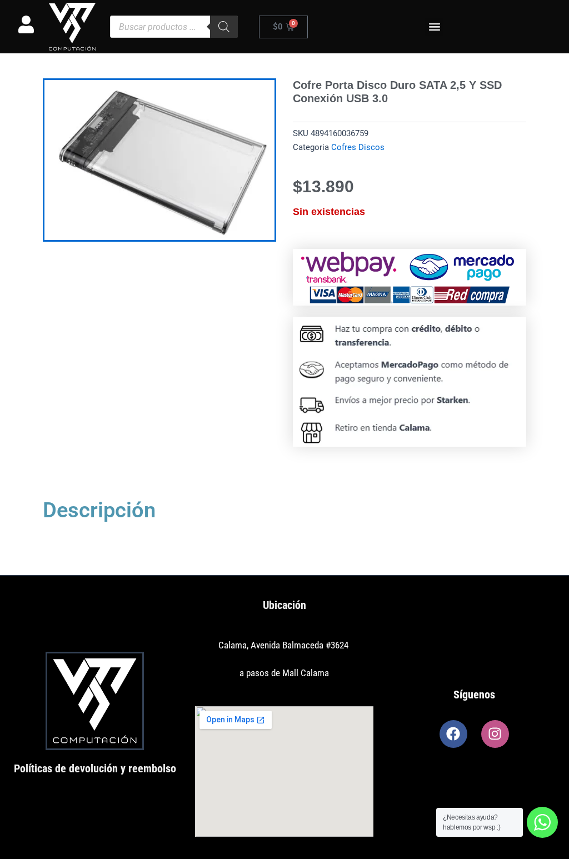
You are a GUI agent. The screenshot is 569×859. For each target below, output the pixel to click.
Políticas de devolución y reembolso (95, 768)
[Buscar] (224, 27)
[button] (434, 27)
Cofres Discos (358, 147)
